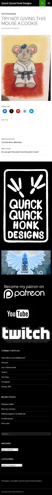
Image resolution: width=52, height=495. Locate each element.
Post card (5, 423)
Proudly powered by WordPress (12, 492)
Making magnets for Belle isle (13, 414)
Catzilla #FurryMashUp (11, 140)
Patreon (4, 362)
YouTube (5, 377)
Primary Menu (49, 3)
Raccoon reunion (8, 409)
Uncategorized (8, 14)
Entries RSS (6, 386)
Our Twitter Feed (8, 367)
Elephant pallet (7, 404)
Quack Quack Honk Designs (16, 3)
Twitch (4, 372)
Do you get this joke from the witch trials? (20, 150)
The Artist (15, 28)
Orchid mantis (7, 418)
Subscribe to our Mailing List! (13, 358)
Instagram (5, 382)
